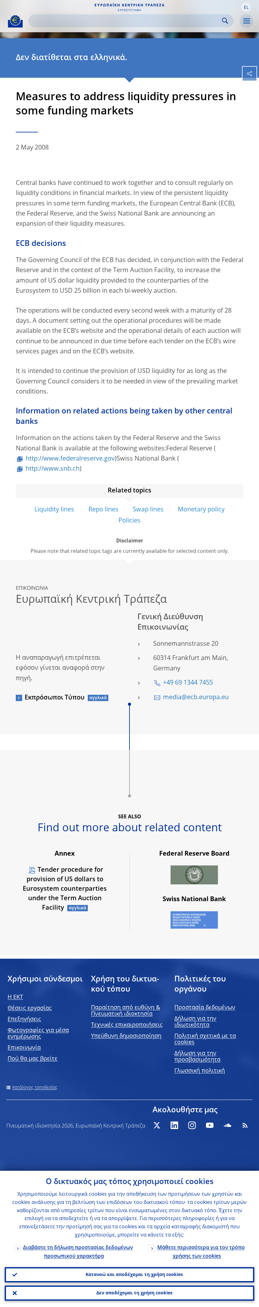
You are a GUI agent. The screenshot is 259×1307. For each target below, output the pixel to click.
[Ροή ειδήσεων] (245, 1125)
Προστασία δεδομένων (204, 1008)
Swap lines (148, 510)
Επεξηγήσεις (24, 1019)
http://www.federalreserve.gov (70, 459)
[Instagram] (192, 1125)
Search (225, 20)
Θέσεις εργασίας (30, 1008)
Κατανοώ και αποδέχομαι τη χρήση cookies (134, 1275)
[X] (156, 1125)
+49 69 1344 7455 (188, 683)
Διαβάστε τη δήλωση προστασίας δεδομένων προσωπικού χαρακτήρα (78, 1252)
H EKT (15, 997)
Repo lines (103, 510)
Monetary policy (201, 510)
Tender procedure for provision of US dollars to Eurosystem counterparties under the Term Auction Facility (65, 889)
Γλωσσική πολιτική (199, 1071)
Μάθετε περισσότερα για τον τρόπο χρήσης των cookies (201, 1252)
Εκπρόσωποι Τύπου (55, 698)
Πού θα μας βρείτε (32, 1059)
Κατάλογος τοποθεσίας (34, 1087)
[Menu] (246, 21)
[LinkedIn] (174, 1125)
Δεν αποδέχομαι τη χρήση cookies (134, 1293)
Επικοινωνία (24, 1048)
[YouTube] (209, 1125)
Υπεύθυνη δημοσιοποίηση (126, 1036)
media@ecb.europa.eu (196, 697)
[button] (246, 7)
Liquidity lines (54, 510)
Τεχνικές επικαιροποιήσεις (127, 1025)
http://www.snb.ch (53, 469)
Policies (129, 521)
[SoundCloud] (227, 1125)
